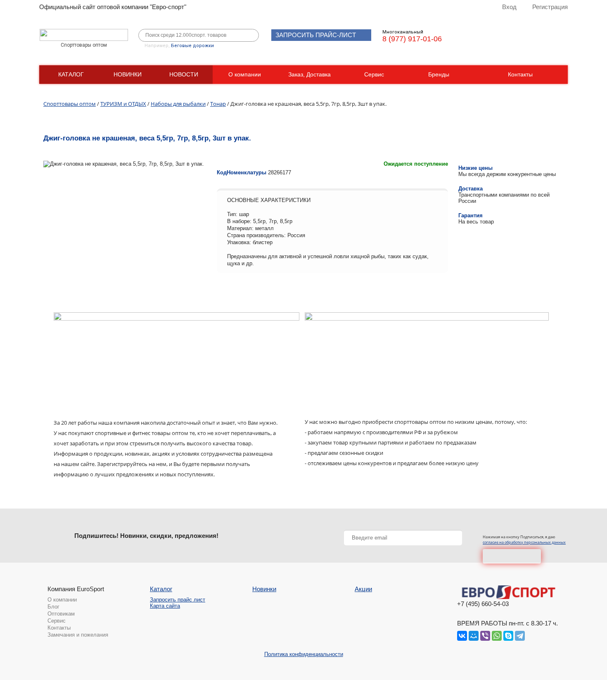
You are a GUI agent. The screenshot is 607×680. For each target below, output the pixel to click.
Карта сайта (165, 606)
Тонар (218, 103)
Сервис (374, 74)
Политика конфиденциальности (303, 654)
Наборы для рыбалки (178, 103)
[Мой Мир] (474, 636)
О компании (244, 74)
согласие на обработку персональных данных (524, 542)
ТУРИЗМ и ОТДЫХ (123, 103)
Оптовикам (61, 614)
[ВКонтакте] (462, 636)
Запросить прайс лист (177, 600)
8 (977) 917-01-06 (412, 39)
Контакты (520, 74)
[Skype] (508, 636)
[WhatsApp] (497, 636)
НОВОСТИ (183, 74)
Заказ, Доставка (309, 74)
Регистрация (550, 6)
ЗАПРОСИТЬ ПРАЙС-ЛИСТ (315, 34)
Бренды (438, 74)
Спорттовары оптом (69, 103)
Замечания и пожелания (77, 635)
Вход (509, 6)
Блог (53, 607)
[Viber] (485, 636)
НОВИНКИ (128, 74)
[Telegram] (520, 636)
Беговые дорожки (192, 45)
